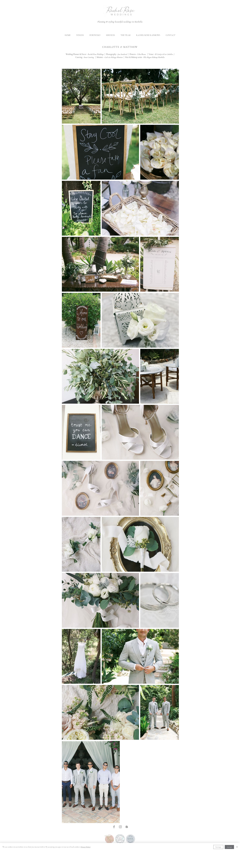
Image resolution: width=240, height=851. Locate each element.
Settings (218, 847)
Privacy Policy (85, 847)
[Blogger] (127, 827)
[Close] (237, 847)
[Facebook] (114, 827)
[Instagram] (120, 827)
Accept (229, 847)
